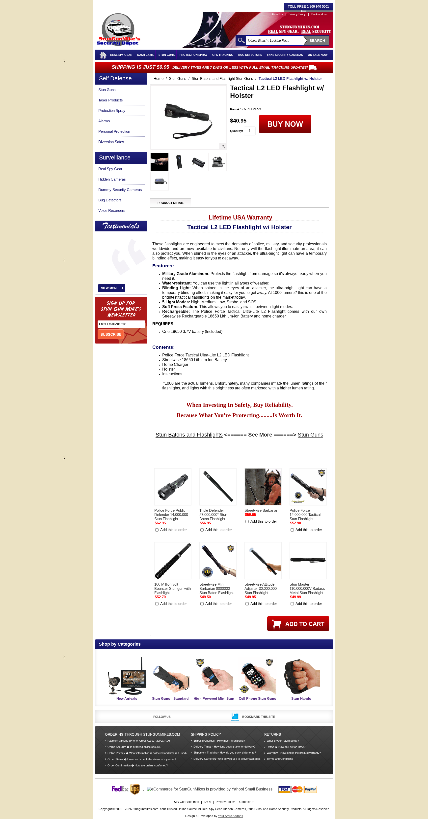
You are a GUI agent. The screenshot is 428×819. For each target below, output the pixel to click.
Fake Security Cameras (285, 54)
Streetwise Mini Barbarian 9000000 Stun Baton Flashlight (216, 588)
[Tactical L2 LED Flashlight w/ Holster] (188, 145)
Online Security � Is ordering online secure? (134, 746)
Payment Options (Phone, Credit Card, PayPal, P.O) (138, 740)
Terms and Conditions (280, 758)
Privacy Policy (297, 14)
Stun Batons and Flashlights (189, 435)
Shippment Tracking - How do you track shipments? (224, 752)
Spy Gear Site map (186, 802)
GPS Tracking (222, 54)
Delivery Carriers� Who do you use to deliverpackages (227, 758)
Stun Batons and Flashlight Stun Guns (222, 78)
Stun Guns (167, 54)
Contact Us (246, 802)
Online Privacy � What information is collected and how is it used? (147, 753)
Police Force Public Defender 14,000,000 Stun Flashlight (171, 514)
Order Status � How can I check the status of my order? (141, 759)
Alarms (104, 121)
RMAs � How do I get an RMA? (286, 746)
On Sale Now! (318, 54)
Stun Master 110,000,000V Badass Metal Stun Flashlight (307, 588)
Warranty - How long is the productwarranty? (294, 752)
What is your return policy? (283, 740)
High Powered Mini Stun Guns (214, 700)
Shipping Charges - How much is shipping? (219, 740)
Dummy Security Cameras (120, 190)
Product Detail (171, 203)
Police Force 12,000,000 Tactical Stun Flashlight (305, 514)
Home (158, 78)
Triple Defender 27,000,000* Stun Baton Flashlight (213, 514)
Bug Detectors (250, 54)
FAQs (207, 802)
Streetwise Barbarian (261, 510)
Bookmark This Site (258, 717)
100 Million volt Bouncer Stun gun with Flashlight (172, 588)
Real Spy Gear (121, 54)
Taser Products (110, 100)
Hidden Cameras (112, 179)
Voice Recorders (111, 210)
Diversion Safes (111, 142)
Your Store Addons (230, 816)
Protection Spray (193, 54)
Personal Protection (114, 131)
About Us (277, 14)
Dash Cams (145, 54)
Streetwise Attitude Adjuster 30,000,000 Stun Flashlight (260, 588)
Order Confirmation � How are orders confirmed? (137, 765)
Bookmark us (319, 14)
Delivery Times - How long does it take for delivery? (224, 746)
